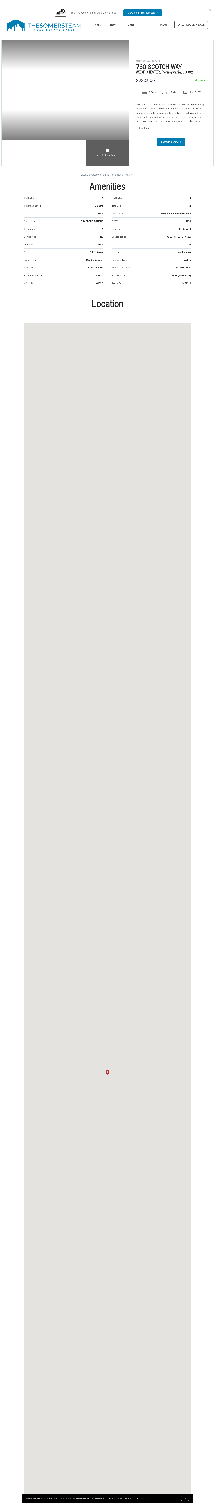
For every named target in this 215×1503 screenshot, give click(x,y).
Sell (98, 25)
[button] (107, 1072)
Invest (130, 25)
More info (144, 1498)
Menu (163, 25)
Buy (113, 25)
